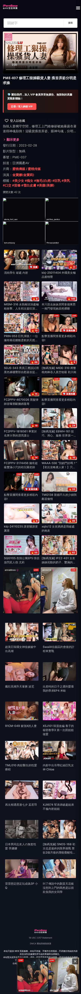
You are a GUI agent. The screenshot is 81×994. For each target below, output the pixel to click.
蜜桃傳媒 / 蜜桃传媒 (26, 169)
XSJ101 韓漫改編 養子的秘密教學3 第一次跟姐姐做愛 (58, 730)
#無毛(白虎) (43, 181)
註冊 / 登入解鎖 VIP (22, 106)
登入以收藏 (17, 120)
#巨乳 (56, 181)
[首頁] (10, 5)
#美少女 (18, 181)
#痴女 (29, 181)
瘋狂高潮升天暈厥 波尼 (19, 686)
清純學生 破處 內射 (16, 272)
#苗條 (16, 185)
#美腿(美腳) (45, 185)
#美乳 (66, 181)
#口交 (7, 185)
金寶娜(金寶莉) (23, 175)
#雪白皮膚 (28, 185)
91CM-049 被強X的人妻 (21, 726)
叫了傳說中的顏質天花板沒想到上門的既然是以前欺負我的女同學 (58, 888)
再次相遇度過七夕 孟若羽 (21, 804)
